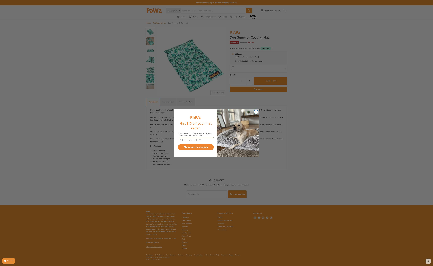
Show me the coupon (196, 147)
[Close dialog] (256, 112)
